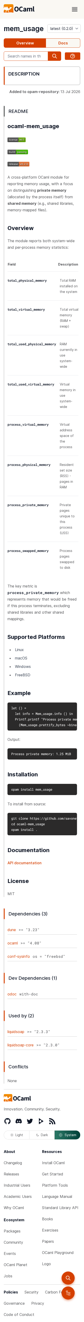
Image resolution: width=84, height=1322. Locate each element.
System (70, 1135)
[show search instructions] (72, 56)
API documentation (24, 863)
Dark (44, 1135)
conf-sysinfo (18, 956)
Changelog (13, 1162)
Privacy (37, 1303)
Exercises (50, 1230)
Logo (46, 1263)
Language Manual (57, 1196)
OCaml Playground (58, 1252)
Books (47, 1219)
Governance (14, 1303)
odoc (12, 994)
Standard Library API (60, 1207)
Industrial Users (17, 1185)
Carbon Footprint (60, 1292)
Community (13, 1242)
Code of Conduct (19, 1314)
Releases (11, 1174)
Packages (12, 1231)
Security (31, 1292)
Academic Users (18, 1196)
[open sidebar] (68, 1293)
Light (19, 1135)
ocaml (12, 943)
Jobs (8, 1276)
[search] (68, 1278)
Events (10, 1253)
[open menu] (74, 9)
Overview (25, 43)
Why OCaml (14, 1207)
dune (11, 929)
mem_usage (24, 28)
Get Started (52, 1174)
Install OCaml (53, 1162)
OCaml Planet (15, 1264)
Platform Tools (55, 1185)
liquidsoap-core (20, 1045)
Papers (48, 1241)
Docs (63, 43)
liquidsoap (15, 1031)
